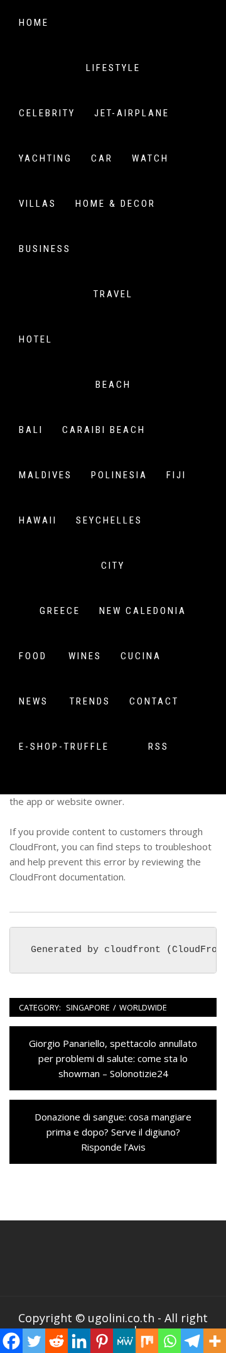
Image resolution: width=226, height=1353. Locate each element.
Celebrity (47, 113)
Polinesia (119, 475)
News (33, 701)
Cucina (141, 656)
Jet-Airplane (132, 113)
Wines (85, 656)
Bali (31, 429)
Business (45, 249)
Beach (113, 384)
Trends (90, 701)
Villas (37, 203)
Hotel (36, 339)
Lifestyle (113, 68)
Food (33, 656)
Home (34, 22)
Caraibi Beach (104, 429)
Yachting (45, 158)
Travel (113, 294)
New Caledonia (142, 610)
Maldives (45, 475)
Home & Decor (115, 203)
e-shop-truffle (64, 746)
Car (102, 158)
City (113, 565)
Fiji (176, 475)
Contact (154, 701)
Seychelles (109, 520)
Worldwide (143, 1007)
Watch (150, 158)
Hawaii (38, 520)
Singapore (88, 1007)
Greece (60, 610)
